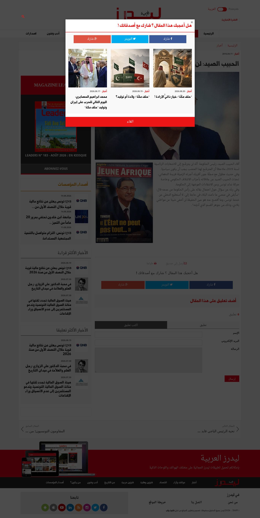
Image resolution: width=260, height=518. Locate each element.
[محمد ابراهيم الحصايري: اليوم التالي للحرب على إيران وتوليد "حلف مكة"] (87, 68)
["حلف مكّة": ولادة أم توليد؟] (130, 68)
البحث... (89, 12)
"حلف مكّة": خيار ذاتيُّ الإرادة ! (173, 97)
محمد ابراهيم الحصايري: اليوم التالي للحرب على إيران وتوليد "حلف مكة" (88, 102)
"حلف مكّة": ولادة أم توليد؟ (132, 97)
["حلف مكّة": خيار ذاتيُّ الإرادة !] (172, 68)
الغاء (130, 121)
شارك (167, 39)
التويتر (128, 39)
